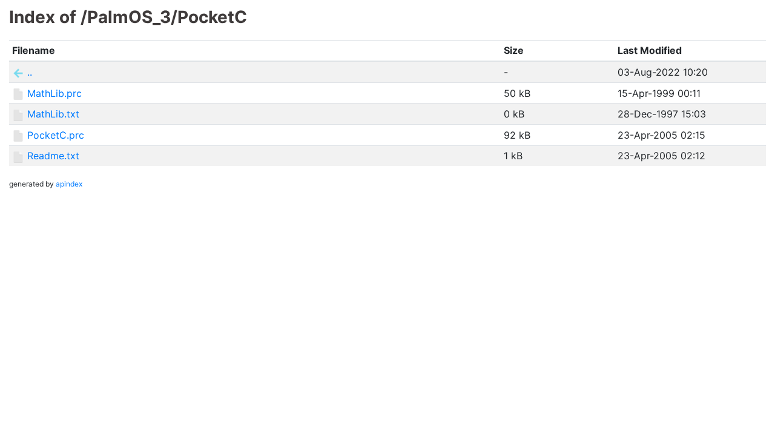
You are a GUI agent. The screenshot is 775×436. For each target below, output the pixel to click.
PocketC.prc (55, 135)
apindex (69, 183)
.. (29, 72)
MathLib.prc (54, 93)
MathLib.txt (53, 114)
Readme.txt (53, 156)
